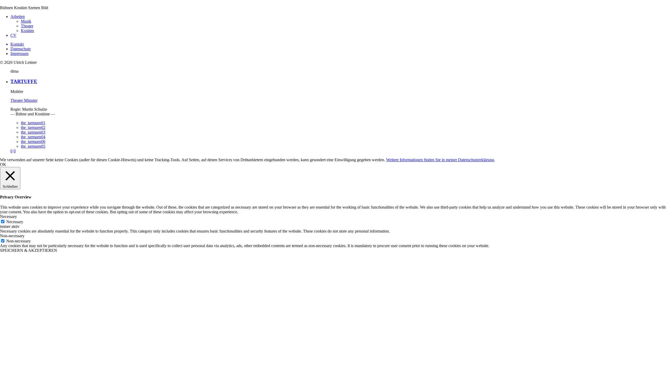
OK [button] (3, 164)
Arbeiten (17, 16)
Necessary (14, 222)
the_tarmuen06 (33, 141)
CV (13, 35)
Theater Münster (24, 100)
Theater (27, 26)
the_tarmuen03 (33, 132)
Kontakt (17, 44)
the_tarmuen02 (33, 127)
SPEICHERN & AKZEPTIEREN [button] (28, 250)
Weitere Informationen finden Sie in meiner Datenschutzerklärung (440, 160)
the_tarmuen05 (33, 146)
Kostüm (27, 30)
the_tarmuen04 (33, 137)
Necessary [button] (8, 216)
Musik (26, 21)
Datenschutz (20, 49)
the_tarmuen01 (33, 123)
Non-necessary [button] (12, 236)
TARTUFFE (23, 81)
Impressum (19, 53)
